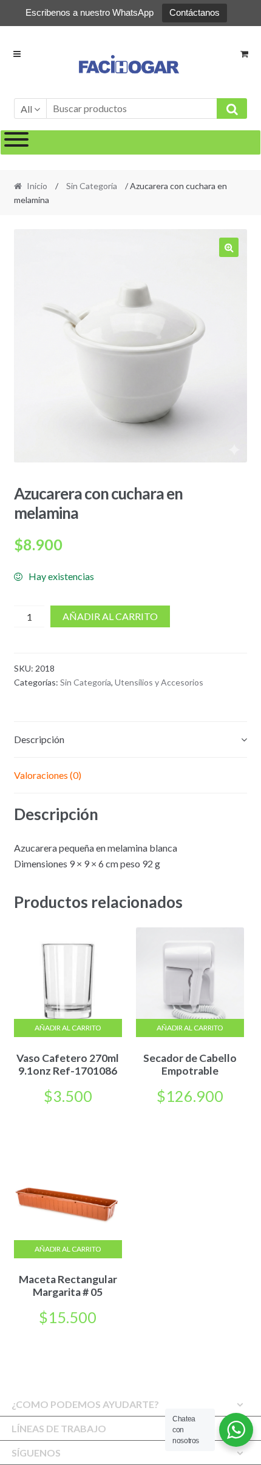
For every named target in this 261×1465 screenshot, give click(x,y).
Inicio (37, 186)
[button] (229, 247)
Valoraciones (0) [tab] (47, 775)
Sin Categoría (91, 186)
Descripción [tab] (39, 739)
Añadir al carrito (110, 616)
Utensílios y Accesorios (159, 682)
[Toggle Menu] (16, 142)
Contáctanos (194, 12)
